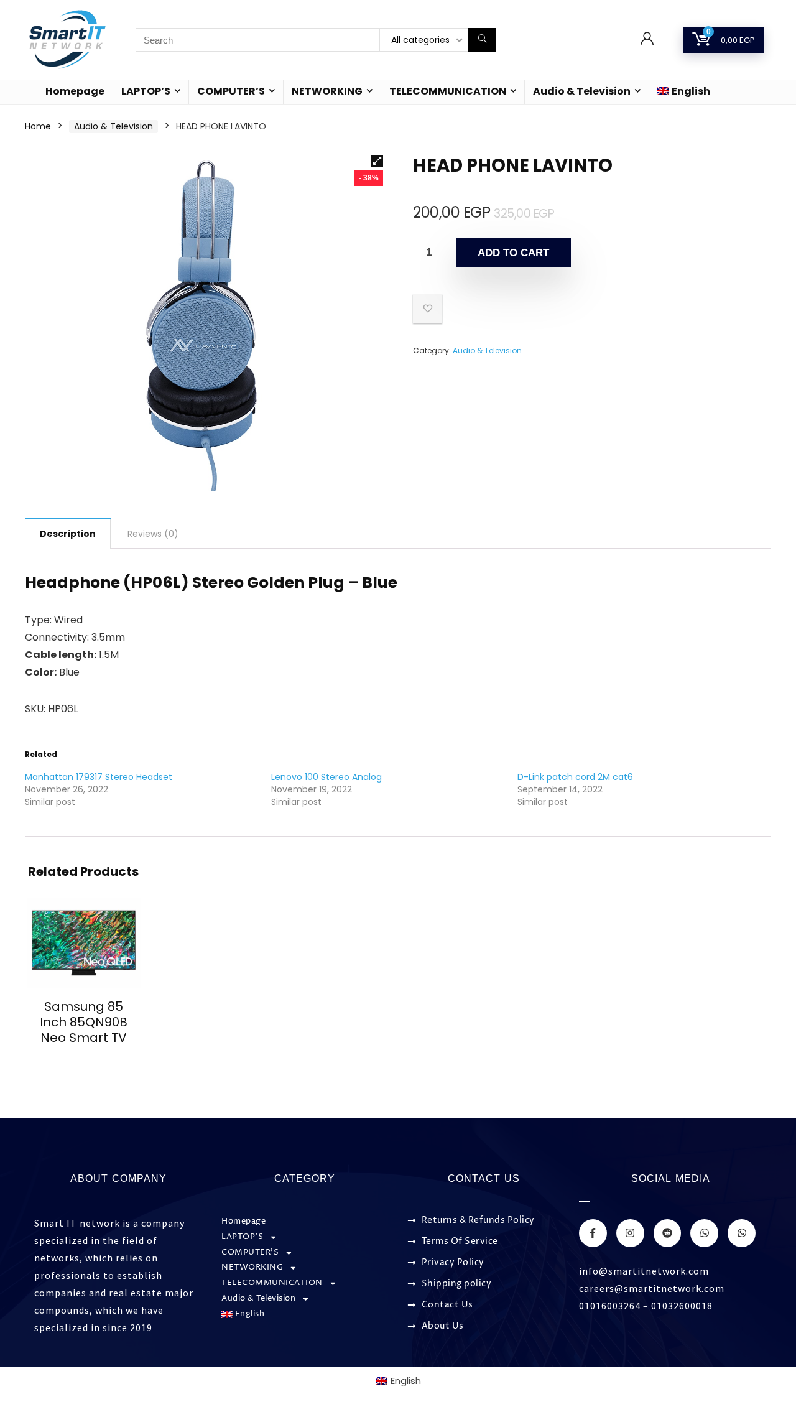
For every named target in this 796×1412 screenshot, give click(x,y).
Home (38, 126)
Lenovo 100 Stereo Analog (326, 777)
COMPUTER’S (231, 91)
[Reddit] (668, 1233)
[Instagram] (630, 1233)
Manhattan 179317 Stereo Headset (98, 777)
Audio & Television (582, 91)
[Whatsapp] (704, 1233)
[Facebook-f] (593, 1233)
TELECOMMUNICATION (447, 91)
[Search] (482, 40)
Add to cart (513, 253)
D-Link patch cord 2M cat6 (575, 777)
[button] (377, 161)
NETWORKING (327, 91)
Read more (83, 1061)
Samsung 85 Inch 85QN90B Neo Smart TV (83, 1022)
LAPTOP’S (145, 91)
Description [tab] (68, 533)
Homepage (74, 91)
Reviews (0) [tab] (152, 533)
